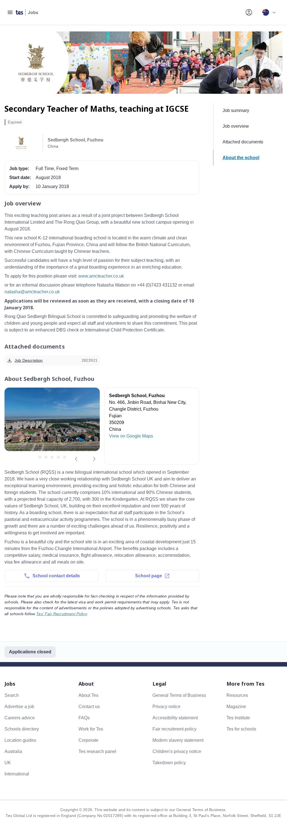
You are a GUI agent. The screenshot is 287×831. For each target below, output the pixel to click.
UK (7, 762)
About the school (241, 157)
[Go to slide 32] (46, 457)
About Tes (88, 695)
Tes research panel (97, 751)
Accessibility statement (175, 717)
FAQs (84, 717)
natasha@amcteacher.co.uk (32, 291)
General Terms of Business (179, 695)
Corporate (88, 740)
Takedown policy (169, 762)
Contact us (89, 706)
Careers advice (19, 717)
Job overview (236, 126)
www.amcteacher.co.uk (101, 276)
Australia (13, 751)
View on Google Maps (131, 436)
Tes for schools (241, 729)
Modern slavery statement (177, 740)
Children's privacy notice (176, 751)
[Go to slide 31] (39, 457)
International (16, 774)
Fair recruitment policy (174, 729)
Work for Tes (90, 729)
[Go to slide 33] (52, 457)
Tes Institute (238, 717)
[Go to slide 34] (58, 457)
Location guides (20, 740)
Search (11, 695)
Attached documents (243, 141)
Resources (237, 695)
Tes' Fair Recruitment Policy (61, 614)
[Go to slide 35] (64, 457)
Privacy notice (166, 706)
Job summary (236, 110)
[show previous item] (76, 458)
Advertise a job (19, 706)
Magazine (236, 706)
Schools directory (21, 729)
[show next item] (94, 458)
